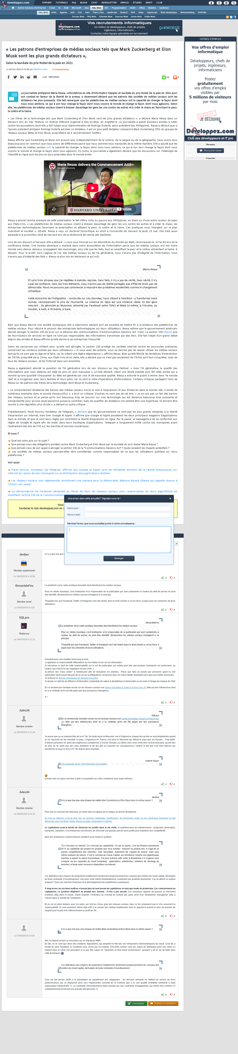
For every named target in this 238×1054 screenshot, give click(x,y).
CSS (80, 12)
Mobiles (152, 8)
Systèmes (164, 8)
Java (87, 8)
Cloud (52, 8)
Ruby (141, 12)
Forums (47, 2)
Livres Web (136, 17)
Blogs (83, 2)
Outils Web (149, 17)
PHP (133, 12)
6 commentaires (61, 69)
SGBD (133, 8)
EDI (106, 8)
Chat (94, 2)
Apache (63, 12)
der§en (24, 554)
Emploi (124, 2)
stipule (167, 332)
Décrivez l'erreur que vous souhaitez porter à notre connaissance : (101, 523)
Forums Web (78, 17)
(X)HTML (202, 12)
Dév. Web (96, 8)
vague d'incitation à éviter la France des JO (125, 687)
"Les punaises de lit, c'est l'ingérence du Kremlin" (84, 764)
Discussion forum (211, 150)
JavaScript (112, 12)
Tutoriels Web (105, 17)
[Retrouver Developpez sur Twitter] (231, 17)
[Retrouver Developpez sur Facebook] (234, 17)
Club (159, 2)
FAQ (73, 2)
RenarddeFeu (24, 585)
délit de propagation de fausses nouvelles (78, 678)
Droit (148, 2)
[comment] (119, 540)
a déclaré (81, 412)
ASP (72, 12)
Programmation (119, 8)
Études (137, 2)
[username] (128, 508)
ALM (66, 8)
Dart (87, 12)
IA (59, 8)
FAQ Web (91, 17)
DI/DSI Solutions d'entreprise (32, 8)
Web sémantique (169, 12)
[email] (128, 514)
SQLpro (24, 617)
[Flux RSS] (227, 17)
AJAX (53, 12)
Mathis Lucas (40, 69)
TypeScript (152, 12)
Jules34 (24, 710)
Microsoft (76, 8)
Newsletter (109, 2)
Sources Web (121, 17)
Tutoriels (61, 2)
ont (49, 147)
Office (142, 8)
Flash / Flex (98, 12)
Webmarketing (187, 12)
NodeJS (124, 12)
